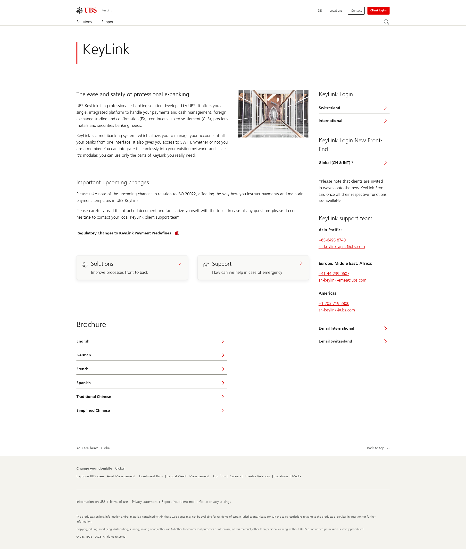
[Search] (387, 22)
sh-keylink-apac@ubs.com (342, 246)
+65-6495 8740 (332, 240)
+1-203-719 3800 (334, 303)
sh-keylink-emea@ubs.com (342, 280)
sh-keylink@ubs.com (337, 310)
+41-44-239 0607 (334, 273)
